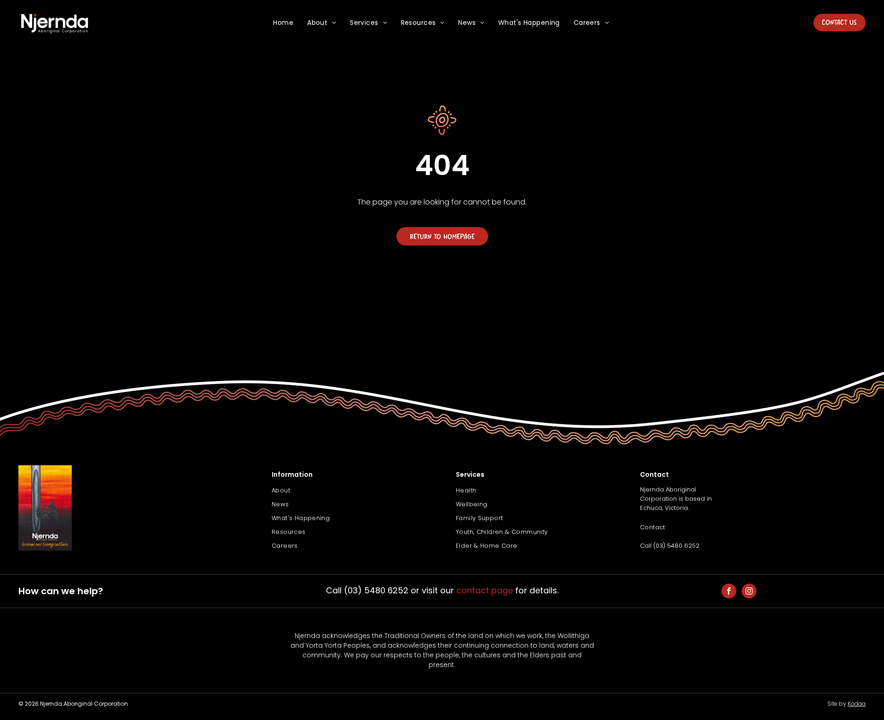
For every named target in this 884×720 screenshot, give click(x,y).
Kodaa (857, 704)
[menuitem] (283, 23)
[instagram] (749, 592)
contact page (484, 590)
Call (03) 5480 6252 (669, 545)
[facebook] (728, 592)
